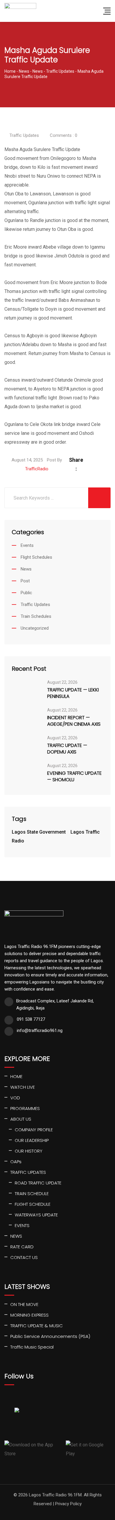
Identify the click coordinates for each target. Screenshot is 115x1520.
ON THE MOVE (24, 1304)
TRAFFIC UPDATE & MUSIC (36, 1326)
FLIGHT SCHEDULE (32, 1204)
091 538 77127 (31, 1019)
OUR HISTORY (28, 1151)
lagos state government (39, 832)
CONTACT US (24, 1257)
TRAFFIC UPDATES (28, 1172)
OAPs (16, 1161)
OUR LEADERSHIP (32, 1140)
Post (25, 581)
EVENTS (22, 1225)
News (26, 569)
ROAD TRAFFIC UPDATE (38, 1183)
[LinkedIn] (105, 460)
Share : (76, 464)
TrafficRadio (36, 468)
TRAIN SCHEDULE (32, 1193)
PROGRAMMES (25, 1108)
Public (26, 592)
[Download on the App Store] (32, 1449)
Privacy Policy (68, 1503)
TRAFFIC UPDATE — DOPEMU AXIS (67, 748)
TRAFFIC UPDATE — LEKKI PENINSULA (73, 693)
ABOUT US (20, 1119)
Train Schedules (36, 616)
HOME (16, 1076)
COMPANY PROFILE (34, 1130)
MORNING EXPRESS (29, 1315)
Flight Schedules (36, 557)
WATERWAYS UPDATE (36, 1215)
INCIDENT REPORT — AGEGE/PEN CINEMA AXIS (74, 720)
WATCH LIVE (22, 1087)
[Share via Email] (98, 468)
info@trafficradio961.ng (40, 1030)
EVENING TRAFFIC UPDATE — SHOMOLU (74, 776)
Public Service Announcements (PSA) (50, 1336)
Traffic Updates (24, 135)
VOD (15, 1098)
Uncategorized (35, 628)
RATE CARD (22, 1247)
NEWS (16, 1236)
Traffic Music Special (32, 1347)
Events (27, 545)
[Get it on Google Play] (88, 1449)
